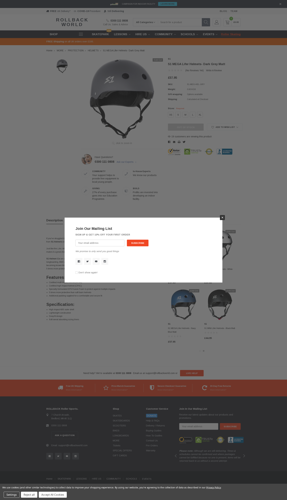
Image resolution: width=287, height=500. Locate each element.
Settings (11, 495)
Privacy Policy (213, 487)
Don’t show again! (88, 272)
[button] (222, 217)
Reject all (29, 495)
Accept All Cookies (52, 495)
